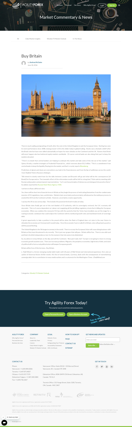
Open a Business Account (78, 314)
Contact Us (70, 343)
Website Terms (52, 338)
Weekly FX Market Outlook (56, 39)
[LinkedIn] (112, 367)
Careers (32, 343)
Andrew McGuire (36, 62)
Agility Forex (18, 334)
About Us (32, 338)
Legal (50, 334)
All (18, 39)
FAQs (67, 339)
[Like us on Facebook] (97, 367)
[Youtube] (107, 367)
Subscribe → (92, 345)
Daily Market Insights (32, 39)
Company (34, 334)
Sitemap (68, 348)
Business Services (17, 343)
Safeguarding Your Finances (56, 343)
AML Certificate (52, 348)
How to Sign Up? (72, 334)
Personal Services (17, 340)
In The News (77, 39)
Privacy (50, 340)
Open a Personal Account (54, 314)
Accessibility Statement (55, 345)
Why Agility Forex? (18, 338)
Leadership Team (35, 340)
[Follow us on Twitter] (102, 367)
